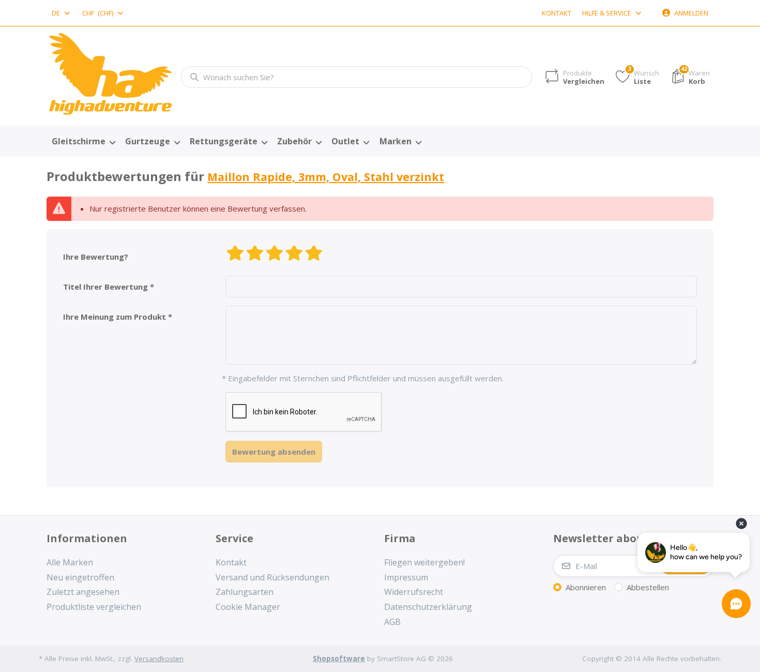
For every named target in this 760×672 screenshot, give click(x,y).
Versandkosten (159, 658)
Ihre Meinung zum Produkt (114, 316)
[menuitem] (83, 142)
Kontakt (556, 13)
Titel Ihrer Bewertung (105, 286)
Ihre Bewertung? (95, 256)
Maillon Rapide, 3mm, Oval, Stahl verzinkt (325, 176)
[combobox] (62, 13)
